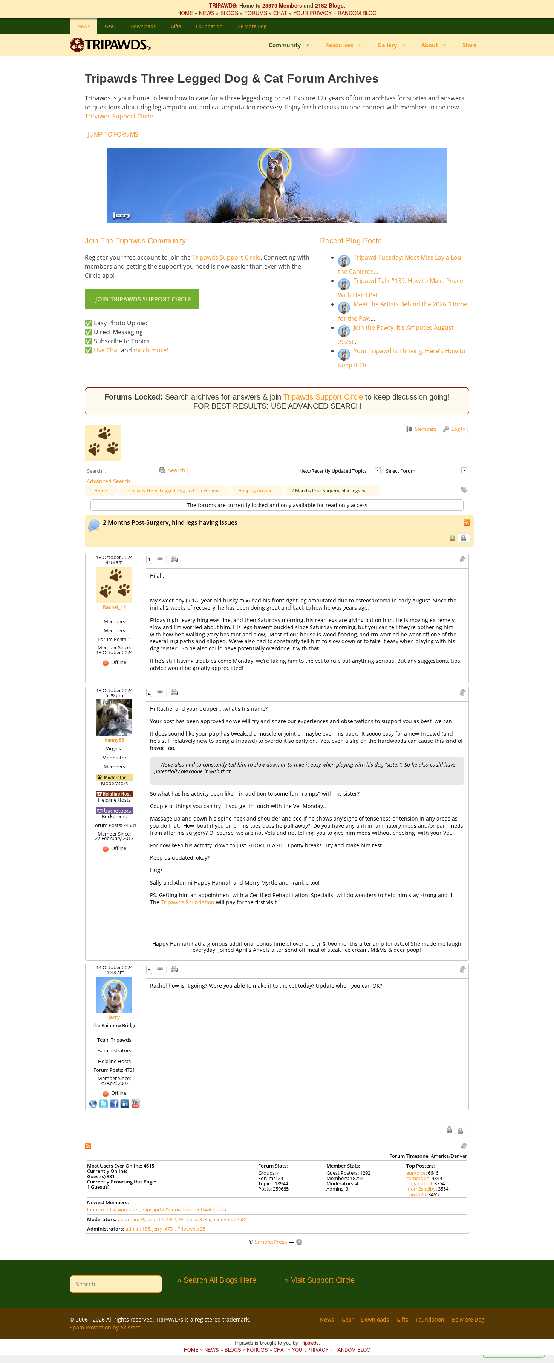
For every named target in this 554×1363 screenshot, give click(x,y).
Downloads (143, 26)
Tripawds (309, 1342)
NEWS (206, 13)
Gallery (387, 45)
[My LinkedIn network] (125, 1103)
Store (469, 45)
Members (424, 429)
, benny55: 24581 (228, 1219)
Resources (339, 45)
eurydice (415, 1172)
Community (285, 45)
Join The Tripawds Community (135, 241)
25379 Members (282, 5)
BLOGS (229, 13)
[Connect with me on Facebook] (115, 1103)
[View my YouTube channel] (135, 1103)
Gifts (176, 26)
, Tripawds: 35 (190, 1228)
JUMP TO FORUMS (113, 134)
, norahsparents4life (192, 1209)
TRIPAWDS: (223, 5)
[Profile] (114, 584)
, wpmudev (127, 1209)
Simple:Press (271, 1241)
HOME (185, 13)
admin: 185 (137, 1228)
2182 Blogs (329, 5)
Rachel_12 (114, 607)
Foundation (209, 26)
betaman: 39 (131, 1219)
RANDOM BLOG (357, 13)
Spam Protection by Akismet (105, 1327)
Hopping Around (255, 490)
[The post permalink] (161, 559)
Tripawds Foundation (188, 902)
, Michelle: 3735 (193, 1219)
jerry (114, 1017)
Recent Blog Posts (351, 241)
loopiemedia (101, 1209)
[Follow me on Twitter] (104, 1103)
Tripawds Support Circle (119, 116)
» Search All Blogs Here (216, 1280)
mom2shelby (421, 1188)
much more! (150, 350)
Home (100, 490)
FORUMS (255, 13)
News (83, 26)
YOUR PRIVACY (312, 13)
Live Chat (106, 350)
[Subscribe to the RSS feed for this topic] (467, 522)
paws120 (416, 1194)
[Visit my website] (94, 1103)
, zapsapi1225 (155, 1209)
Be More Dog (251, 26)
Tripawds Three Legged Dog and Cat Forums (172, 490)
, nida (220, 1209)
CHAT (280, 13)
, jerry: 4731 (162, 1228)
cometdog (417, 1178)
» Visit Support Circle (320, 1280)
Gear (110, 26)
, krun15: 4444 (160, 1219)
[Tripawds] (112, 45)
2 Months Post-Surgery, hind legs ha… (330, 490)
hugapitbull (419, 1183)
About (429, 45)
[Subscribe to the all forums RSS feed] (89, 1145)
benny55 (114, 739)
